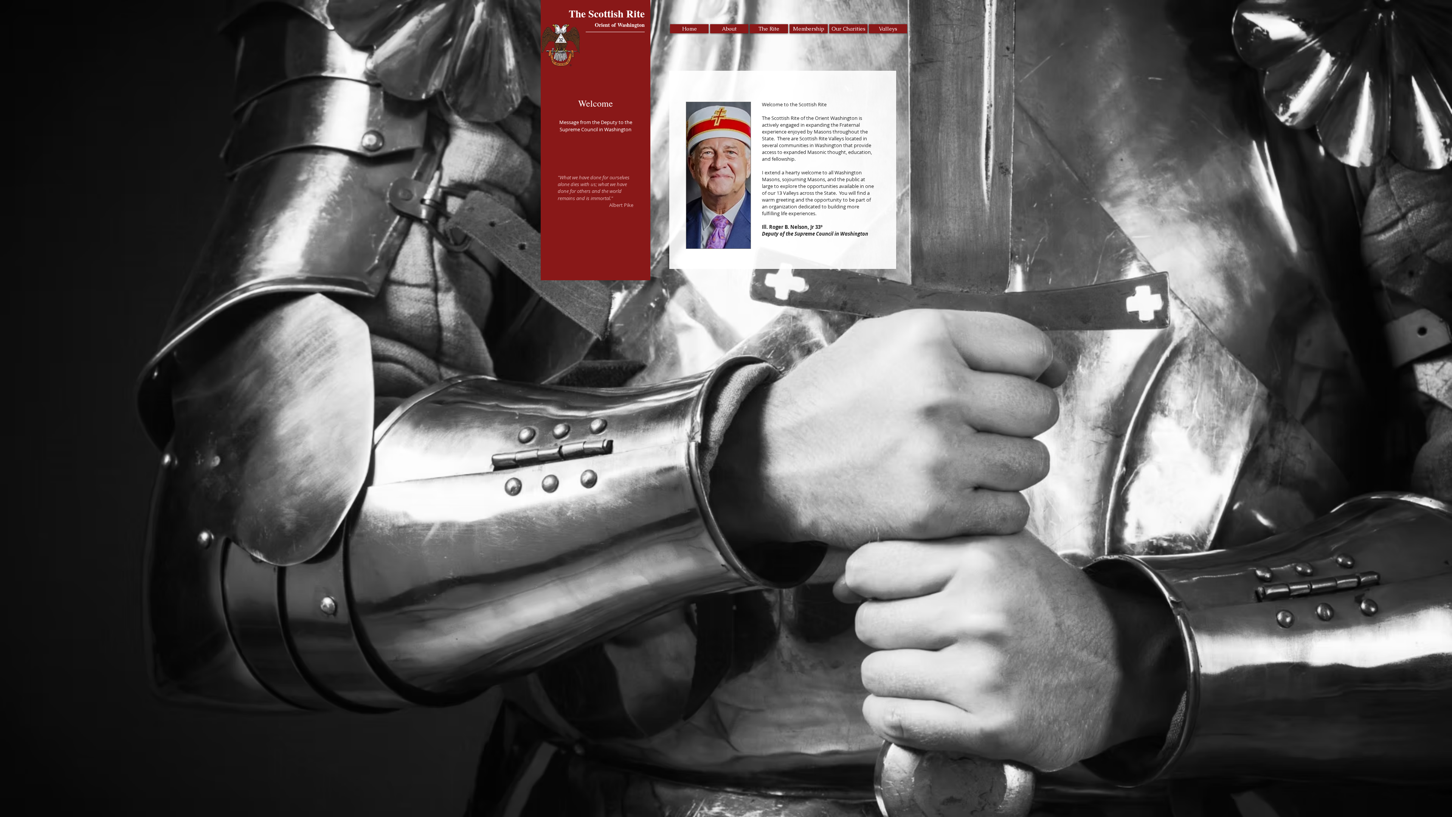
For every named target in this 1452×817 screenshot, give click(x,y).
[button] (729, 28)
